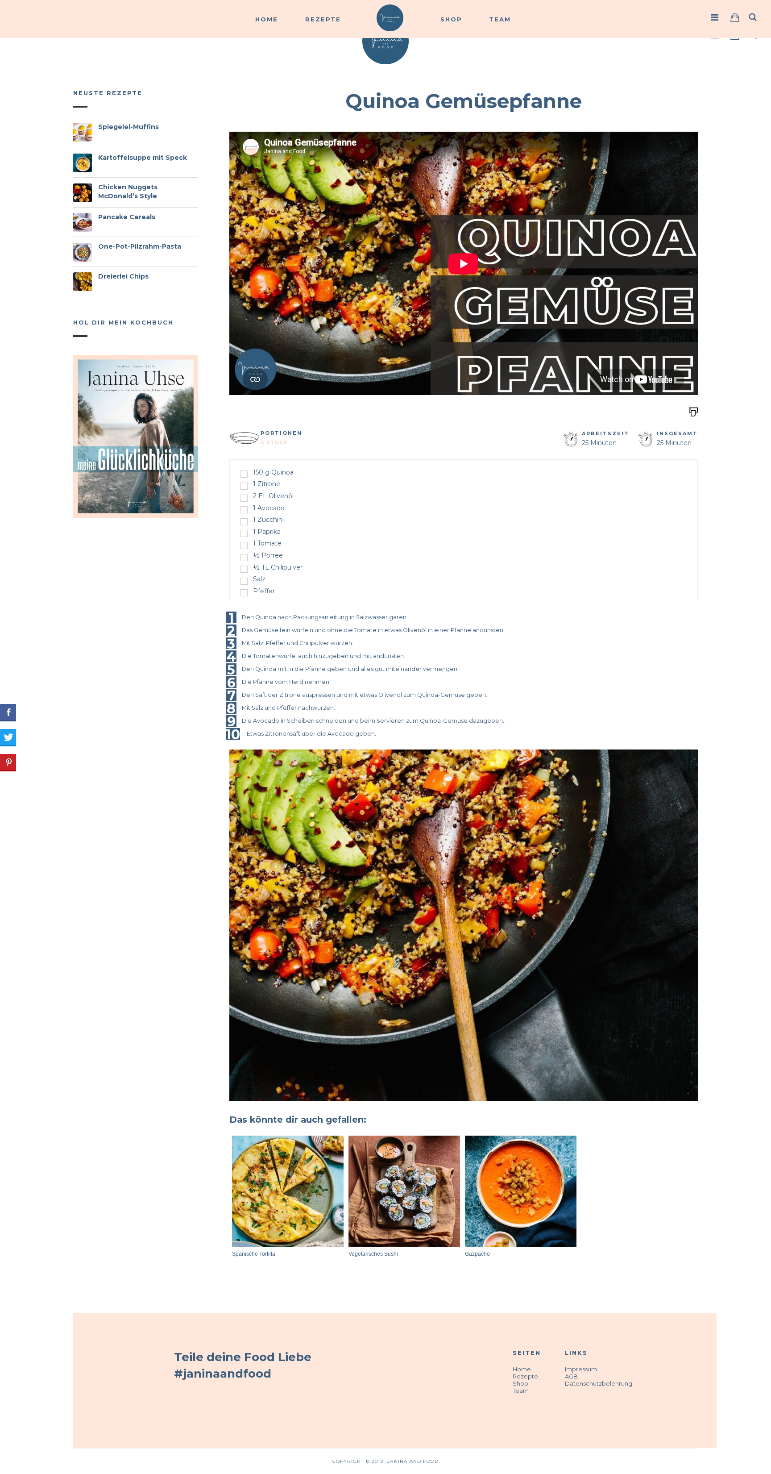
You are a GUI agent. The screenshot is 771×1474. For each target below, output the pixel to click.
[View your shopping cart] (734, 17)
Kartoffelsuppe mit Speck (142, 158)
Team (500, 19)
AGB (571, 1376)
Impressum (581, 1369)
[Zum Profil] (714, 17)
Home (266, 19)
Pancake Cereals (126, 217)
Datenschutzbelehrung (598, 1383)
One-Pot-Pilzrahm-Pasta (139, 246)
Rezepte (323, 19)
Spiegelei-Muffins (128, 127)
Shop (451, 19)
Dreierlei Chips (123, 276)
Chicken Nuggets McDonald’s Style (128, 191)
